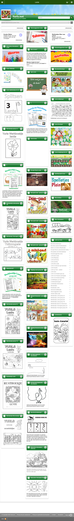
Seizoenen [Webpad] (56, 289)
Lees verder (29, 66)
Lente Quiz (53, 271)
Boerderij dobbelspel (56, 243)
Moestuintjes (54, 285)
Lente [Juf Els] (54, 261)
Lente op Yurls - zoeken (56, 269)
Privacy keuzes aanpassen (23, 514)
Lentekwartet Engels (56, 281)
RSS (3, 519)
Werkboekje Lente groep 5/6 (58, 299)
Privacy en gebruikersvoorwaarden (41, 514)
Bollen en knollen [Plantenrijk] (58, 247)
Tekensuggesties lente (56, 291)
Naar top (67, 515)
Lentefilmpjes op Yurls (56, 279)
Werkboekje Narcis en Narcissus (59, 303)
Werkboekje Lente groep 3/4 (58, 297)
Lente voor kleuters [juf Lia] (57, 273)
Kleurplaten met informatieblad (58, 251)
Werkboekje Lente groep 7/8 (58, 301)
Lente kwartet (54, 267)
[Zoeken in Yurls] (71, 17)
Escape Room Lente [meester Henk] (59, 249)
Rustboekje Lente (55, 287)
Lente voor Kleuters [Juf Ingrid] (58, 275)
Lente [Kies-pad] (55, 263)
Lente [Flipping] (54, 257)
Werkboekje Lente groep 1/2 (58, 295)
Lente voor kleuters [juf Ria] (57, 277)
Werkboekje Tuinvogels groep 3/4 (59, 307)
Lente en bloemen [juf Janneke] (58, 265)
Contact (54, 514)
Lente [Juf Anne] (55, 259)
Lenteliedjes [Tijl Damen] (57, 283)
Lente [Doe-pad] (55, 255)
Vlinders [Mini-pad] (55, 293)
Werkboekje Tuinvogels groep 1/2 (59, 305)
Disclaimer (60, 514)
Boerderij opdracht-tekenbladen (58, 245)
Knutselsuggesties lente (57, 253)
